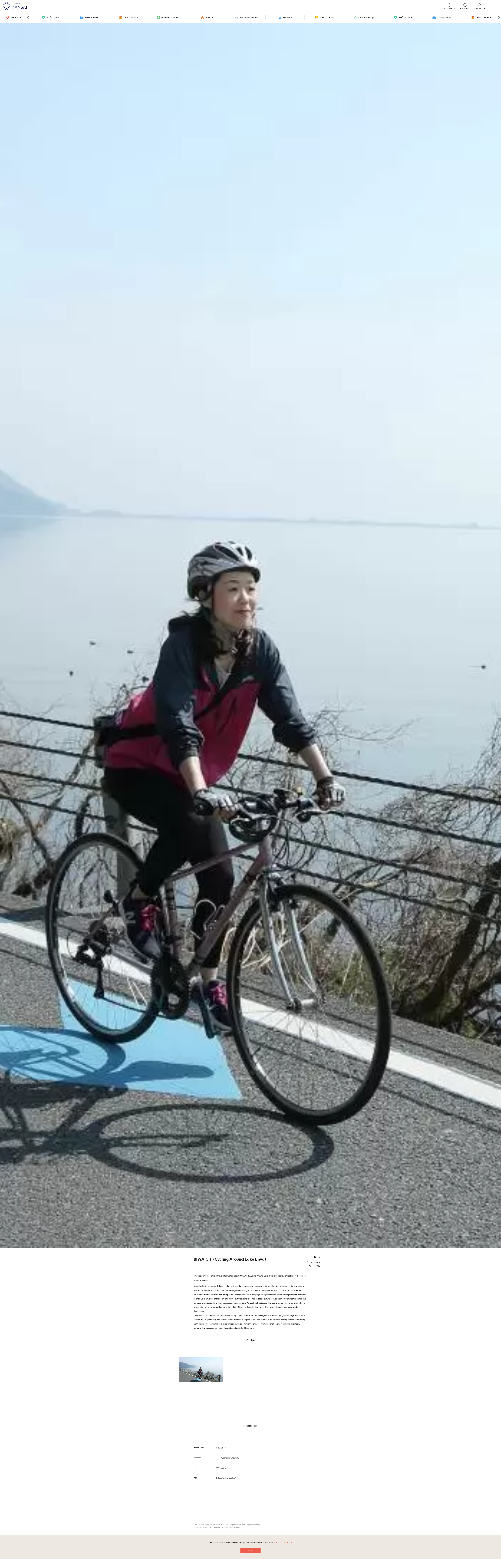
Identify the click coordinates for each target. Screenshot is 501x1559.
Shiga (196, 1286)
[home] (221, 6)
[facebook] (315, 1257)
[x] (319, 1257)
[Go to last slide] (28, 17)
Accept (250, 1550)
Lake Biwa (299, 1286)
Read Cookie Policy (284, 1542)
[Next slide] (499, 17)
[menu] (494, 6)
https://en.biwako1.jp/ (226, 1478)
